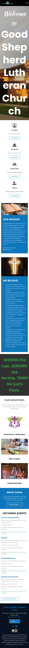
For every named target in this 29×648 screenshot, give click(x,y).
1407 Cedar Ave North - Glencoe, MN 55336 (14, 613)
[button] (27, 3)
